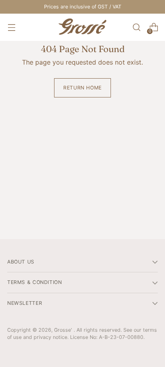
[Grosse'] (82, 27)
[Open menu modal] (11, 27)
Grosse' (64, 330)
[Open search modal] (136, 27)
